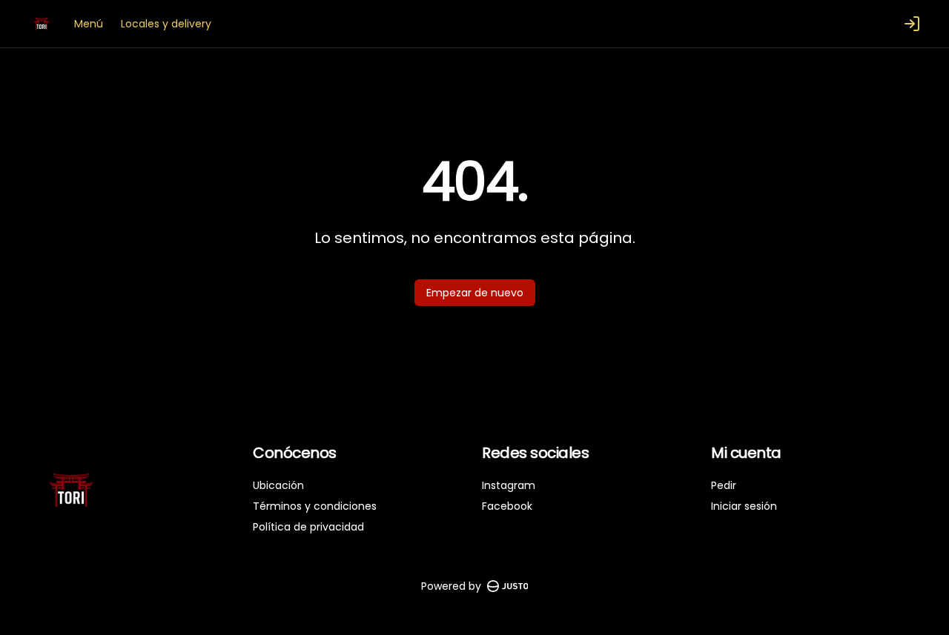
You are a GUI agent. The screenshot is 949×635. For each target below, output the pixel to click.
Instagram (508, 485)
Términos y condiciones (315, 506)
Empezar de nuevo (474, 292)
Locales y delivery (166, 23)
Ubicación (278, 485)
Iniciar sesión (744, 506)
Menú (88, 23)
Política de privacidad (308, 526)
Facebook (507, 506)
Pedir (723, 485)
